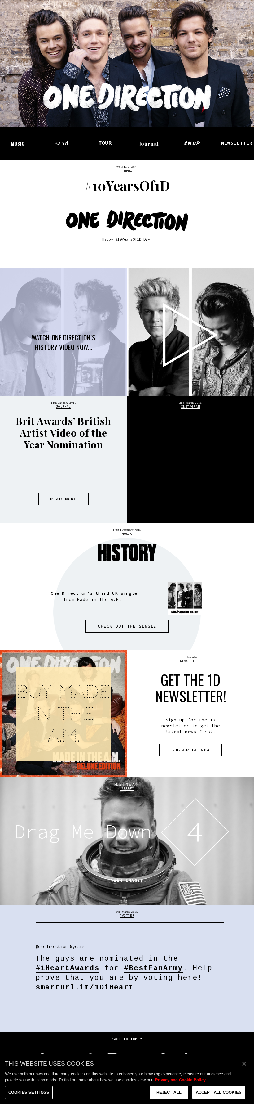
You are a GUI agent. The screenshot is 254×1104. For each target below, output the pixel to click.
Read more (63, 499)
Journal (149, 143)
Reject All (169, 1092)
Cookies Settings (28, 1092)
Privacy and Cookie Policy (180, 1080)
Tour (105, 143)
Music (18, 143)
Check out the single (127, 626)
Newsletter (236, 143)
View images (127, 880)
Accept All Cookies (219, 1092)
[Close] (244, 1063)
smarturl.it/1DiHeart (85, 988)
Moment (63, 661)
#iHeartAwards (67, 968)
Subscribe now (190, 750)
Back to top (126, 1039)
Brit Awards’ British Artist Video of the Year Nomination (63, 432)
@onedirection (185, 445)
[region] (127, 1079)
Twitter (127, 915)
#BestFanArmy (153, 968)
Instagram (190, 406)
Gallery (127, 788)
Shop (192, 143)
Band (61, 143)
